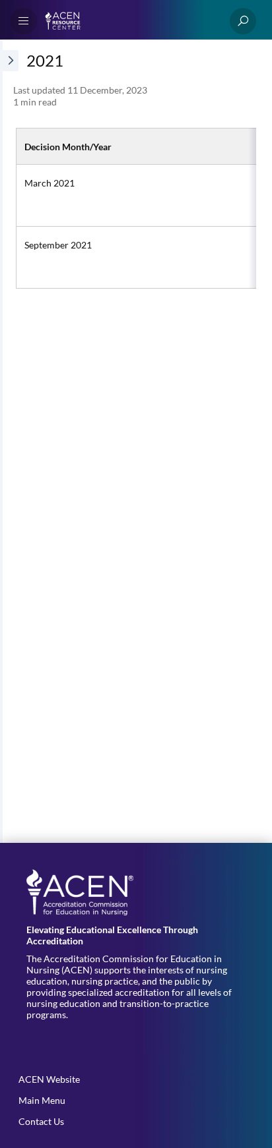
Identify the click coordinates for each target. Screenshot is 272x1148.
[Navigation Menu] (24, 21)
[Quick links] (130, 21)
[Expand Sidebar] (9, 441)
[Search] (243, 21)
